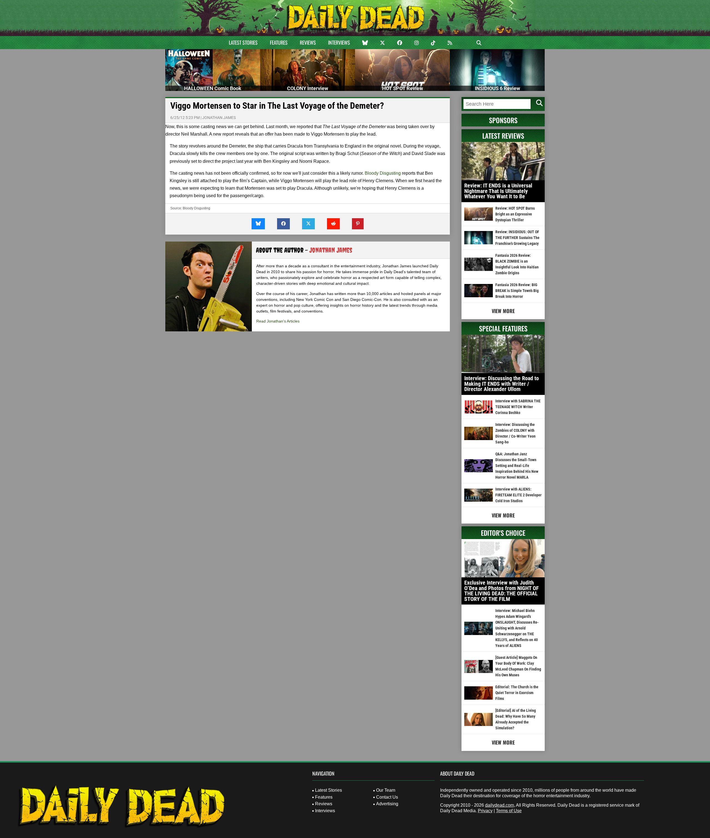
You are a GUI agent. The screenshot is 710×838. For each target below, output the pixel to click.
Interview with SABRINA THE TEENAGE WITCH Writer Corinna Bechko (518, 407)
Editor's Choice (503, 533)
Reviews (308, 42)
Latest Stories (243, 42)
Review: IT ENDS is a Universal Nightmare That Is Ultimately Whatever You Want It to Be (498, 191)
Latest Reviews (503, 136)
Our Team (385, 790)
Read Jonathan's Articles (278, 321)
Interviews (339, 42)
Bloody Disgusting (383, 173)
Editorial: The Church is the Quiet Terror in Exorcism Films (516, 693)
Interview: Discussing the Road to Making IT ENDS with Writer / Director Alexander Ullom (501, 383)
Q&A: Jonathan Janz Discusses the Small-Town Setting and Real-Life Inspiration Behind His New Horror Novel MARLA (516, 465)
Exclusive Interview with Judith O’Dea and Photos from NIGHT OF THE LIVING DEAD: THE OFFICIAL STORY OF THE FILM (501, 590)
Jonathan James (219, 117)
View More (503, 310)
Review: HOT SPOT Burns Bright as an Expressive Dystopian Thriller (515, 214)
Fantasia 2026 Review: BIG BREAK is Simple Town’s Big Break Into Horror (517, 291)
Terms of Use (509, 810)
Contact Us (387, 797)
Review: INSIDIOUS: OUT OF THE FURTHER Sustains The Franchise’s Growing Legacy (517, 238)
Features (279, 42)
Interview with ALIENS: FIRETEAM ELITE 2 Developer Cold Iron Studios (518, 495)
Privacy (485, 810)
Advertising (387, 803)
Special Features (503, 328)
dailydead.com (499, 805)
